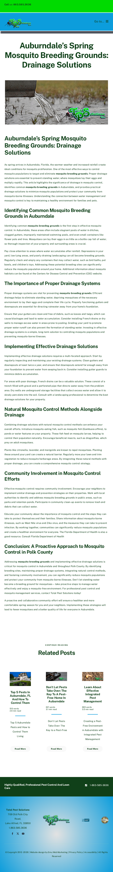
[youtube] (23, 833)
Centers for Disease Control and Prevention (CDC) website (69, 273)
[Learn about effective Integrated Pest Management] (92, 674)
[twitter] (18, 833)
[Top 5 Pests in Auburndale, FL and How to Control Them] (20, 674)
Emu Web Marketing (58, 852)
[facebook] (12, 833)
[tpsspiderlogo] (17, 19)
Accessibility (90, 852)
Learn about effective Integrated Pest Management (93, 694)
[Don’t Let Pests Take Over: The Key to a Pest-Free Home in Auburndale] (56, 674)
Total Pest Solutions (62, 593)
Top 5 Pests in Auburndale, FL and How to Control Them (20, 697)
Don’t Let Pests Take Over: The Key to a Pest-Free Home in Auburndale (56, 694)
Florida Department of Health (47, 536)
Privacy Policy (76, 852)
